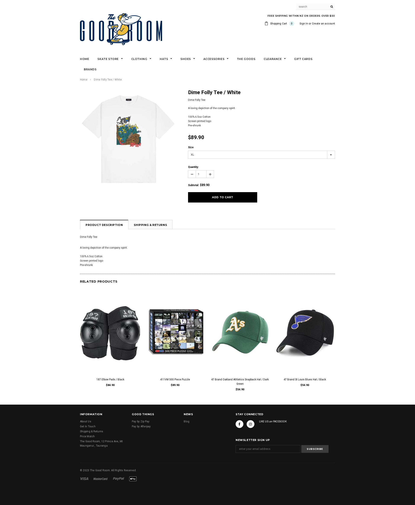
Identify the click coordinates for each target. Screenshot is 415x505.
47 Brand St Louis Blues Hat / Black (305, 379)
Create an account (323, 23)
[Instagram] (250, 424)
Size (191, 147)
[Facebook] (239, 424)
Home (83, 79)
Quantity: (193, 167)
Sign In (304, 23)
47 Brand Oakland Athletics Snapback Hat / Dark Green (240, 381)
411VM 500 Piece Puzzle (175, 379)
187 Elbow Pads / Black (110, 379)
